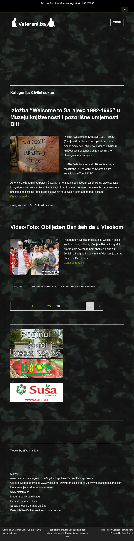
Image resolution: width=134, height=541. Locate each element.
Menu (117, 22)
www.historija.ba (19, 492)
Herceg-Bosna (84, 478)
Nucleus (105, 530)
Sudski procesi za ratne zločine (28, 505)
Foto (60, 286)
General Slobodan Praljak (25, 482)
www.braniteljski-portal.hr (74, 482)
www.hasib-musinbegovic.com (28, 478)
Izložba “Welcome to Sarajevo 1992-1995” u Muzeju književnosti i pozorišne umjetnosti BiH (65, 117)
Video (65, 286)
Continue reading (20, 196)
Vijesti (51, 205)
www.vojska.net (50, 482)
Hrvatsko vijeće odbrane (24, 487)
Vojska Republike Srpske (60, 478)
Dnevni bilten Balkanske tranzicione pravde (35, 510)
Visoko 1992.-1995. (86, 286)
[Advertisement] (67, 61)
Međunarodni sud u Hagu (25, 496)
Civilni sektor (41, 205)
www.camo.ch (47, 487)
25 (50, 306)
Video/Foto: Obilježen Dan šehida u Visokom (66, 227)
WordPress (127, 533)
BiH (31, 205)
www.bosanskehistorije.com (106, 482)
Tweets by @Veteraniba (24, 450)
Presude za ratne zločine (24, 501)
